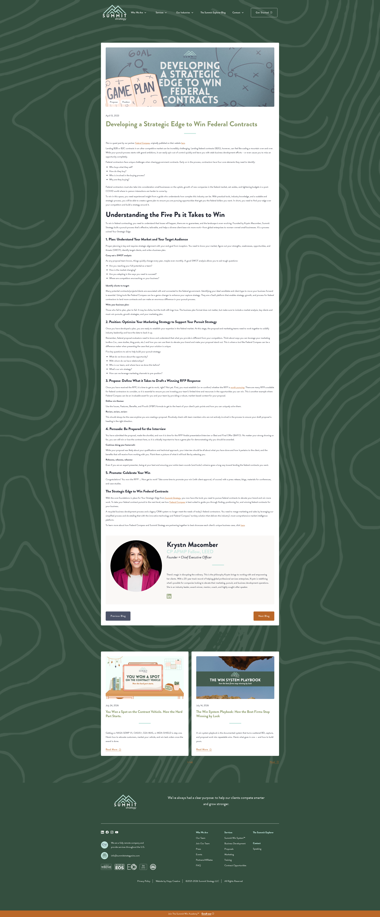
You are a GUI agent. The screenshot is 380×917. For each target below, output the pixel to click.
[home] (114, 12)
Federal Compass (177, 502)
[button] (139, 13)
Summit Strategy (172, 498)
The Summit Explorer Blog (213, 12)
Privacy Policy (143, 881)
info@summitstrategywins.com (125, 855)
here (243, 525)
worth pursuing (237, 387)
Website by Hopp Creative (168, 881)
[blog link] (145, 704)
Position (126, 102)
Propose (114, 102)
